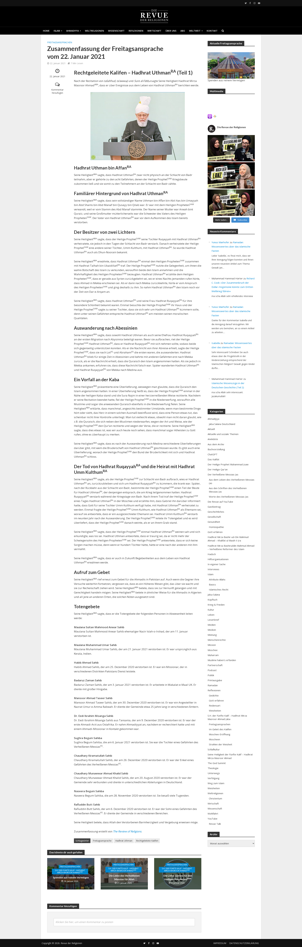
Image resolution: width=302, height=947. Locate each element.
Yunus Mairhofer (220, 242)
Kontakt (212, 30)
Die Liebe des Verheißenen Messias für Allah (124, 877)
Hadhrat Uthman (123, 840)
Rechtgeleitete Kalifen (147, 840)
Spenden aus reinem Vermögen (71, 877)
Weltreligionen (94, 30)
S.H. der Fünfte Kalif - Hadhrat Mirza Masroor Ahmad (70, 871)
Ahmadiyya (72, 30)
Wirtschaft (154, 30)
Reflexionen (136, 30)
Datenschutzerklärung (244, 943)
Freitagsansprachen (59, 42)
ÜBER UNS (170, 30)
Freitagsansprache (102, 840)
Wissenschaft (116, 30)
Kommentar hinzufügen (57, 91)
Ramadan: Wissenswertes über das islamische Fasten (231, 246)
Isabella (216, 343)
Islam (57, 30)
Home (46, 30)
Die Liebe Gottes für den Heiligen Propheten (177, 877)
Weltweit (195, 30)
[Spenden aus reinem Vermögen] (231, 65)
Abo (182, 30)
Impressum (219, 943)
